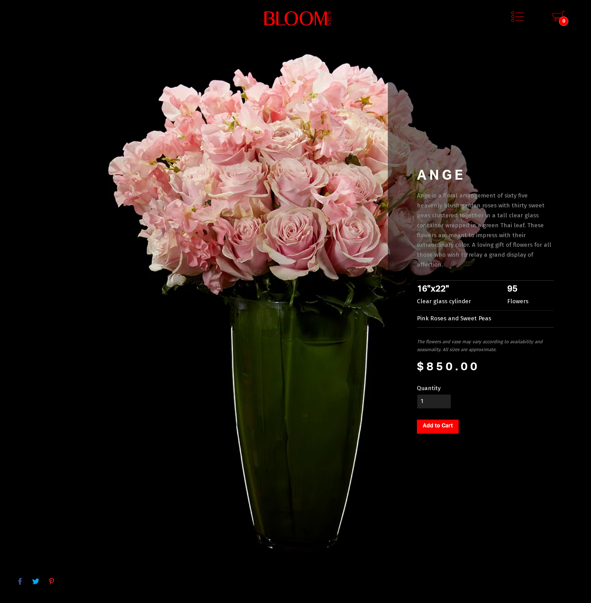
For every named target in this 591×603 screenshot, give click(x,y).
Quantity (429, 388)
